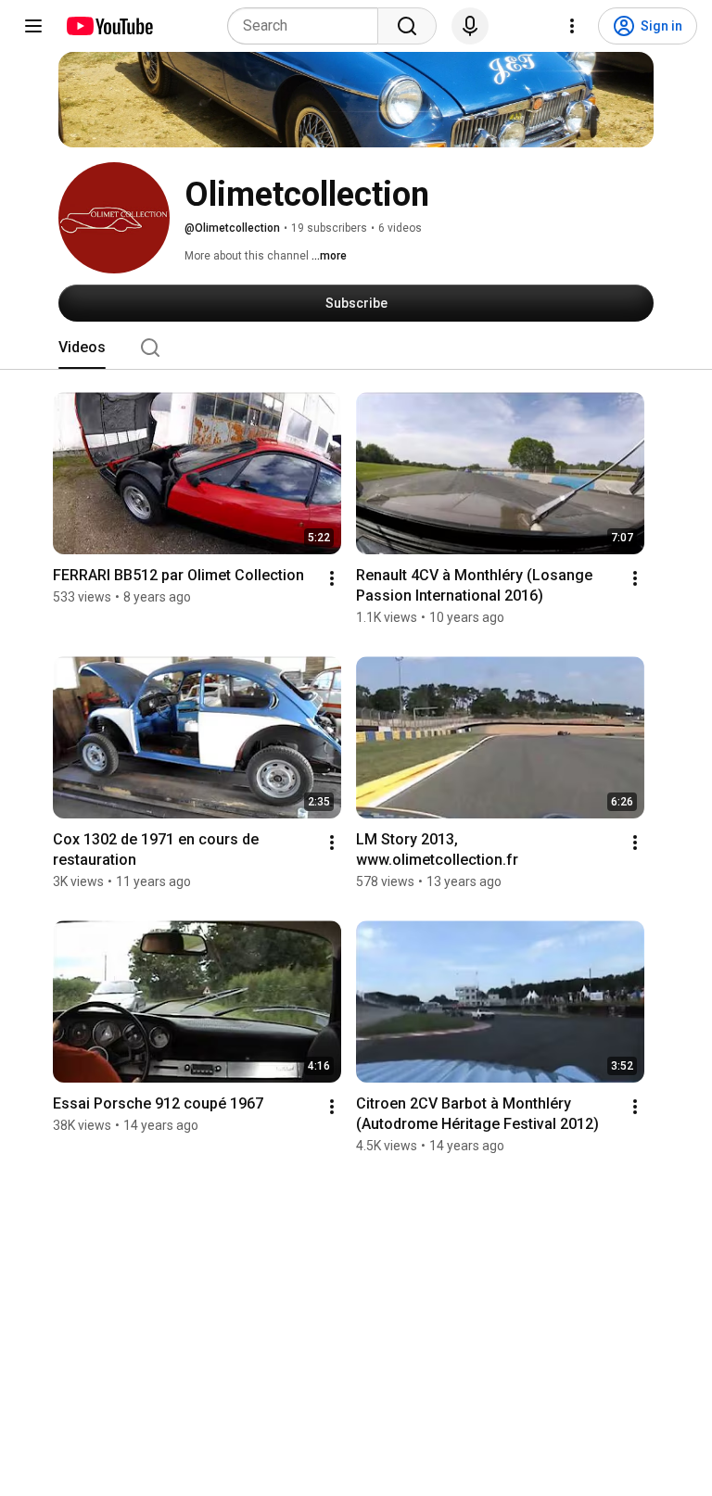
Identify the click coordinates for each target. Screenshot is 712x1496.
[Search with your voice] (470, 25)
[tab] (82, 347)
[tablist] (356, 347)
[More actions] (331, 578)
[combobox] (308, 26)
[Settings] (572, 26)
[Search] (407, 25)
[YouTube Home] (109, 26)
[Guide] (33, 26)
